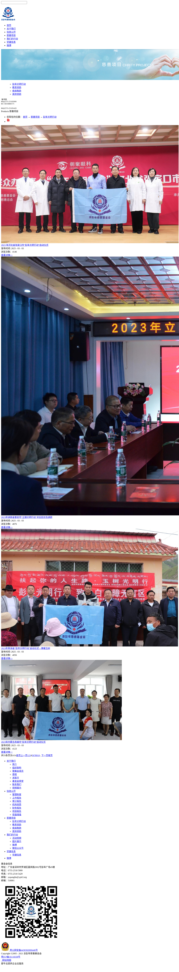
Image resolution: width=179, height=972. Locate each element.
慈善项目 (35, 117)
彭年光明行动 (49, 117)
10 (38, 755)
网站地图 (6, 960)
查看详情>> (7, 255)
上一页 (24, 755)
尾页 (50, 755)
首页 (9, 25)
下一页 (44, 755)
